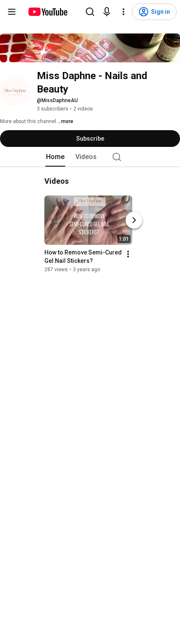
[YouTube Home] (47, 11)
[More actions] (128, 254)
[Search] (90, 12)
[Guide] (12, 12)
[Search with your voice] (106, 11)
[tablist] (90, 157)
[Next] (134, 220)
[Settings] (123, 12)
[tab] (55, 157)
